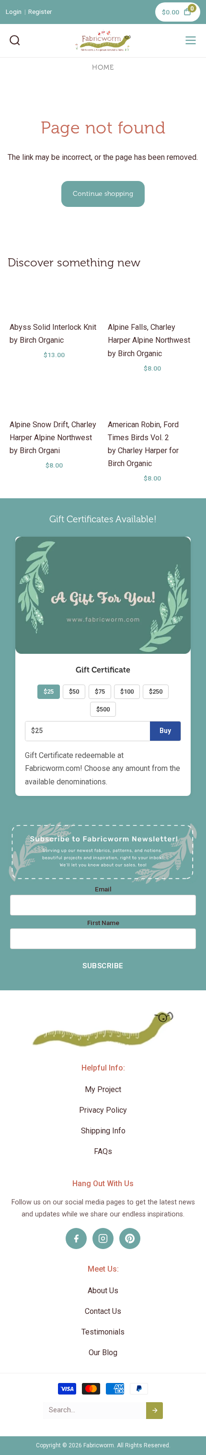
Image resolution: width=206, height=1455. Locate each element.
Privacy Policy (103, 1110)
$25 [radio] (49, 691)
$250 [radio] (155, 691)
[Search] (15, 40)
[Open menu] (190, 40)
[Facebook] (76, 1238)
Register (40, 11)
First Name (103, 923)
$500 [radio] (103, 709)
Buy (165, 730)
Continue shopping (103, 194)
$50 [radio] (74, 691)
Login (14, 11)
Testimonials (103, 1331)
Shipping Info (103, 1130)
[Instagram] (103, 1238)
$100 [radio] (127, 691)
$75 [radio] (100, 691)
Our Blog (103, 1352)
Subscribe (103, 966)
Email (103, 889)
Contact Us (103, 1311)
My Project (103, 1089)
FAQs (103, 1151)
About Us (103, 1290)
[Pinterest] (129, 1238)
